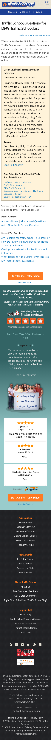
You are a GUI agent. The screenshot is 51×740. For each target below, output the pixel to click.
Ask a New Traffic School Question (20, 225)
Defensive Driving (25, 526)
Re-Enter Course (25, 559)
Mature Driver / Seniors (25, 535)
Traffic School (25, 522)
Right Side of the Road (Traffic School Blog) (25, 600)
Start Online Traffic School (25, 276)
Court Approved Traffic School (17, 191)
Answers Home (10, 221)
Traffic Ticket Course (13, 185)
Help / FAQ (25, 614)
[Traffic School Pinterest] (34, 645)
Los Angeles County (12, 194)
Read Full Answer (13, 165)
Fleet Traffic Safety (25, 540)
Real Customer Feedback (25, 591)
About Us (25, 586)
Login (40, 12)
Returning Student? (25, 282)
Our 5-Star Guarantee (25, 595)
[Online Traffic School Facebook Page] (16, 645)
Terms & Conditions (18, 717)
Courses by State (25, 568)
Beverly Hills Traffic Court (15, 197)
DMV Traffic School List (14, 188)
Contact (14, 12)
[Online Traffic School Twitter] (28, 645)
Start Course (25, 563)
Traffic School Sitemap (25, 627)
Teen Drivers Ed (25, 544)
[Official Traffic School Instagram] (22, 645)
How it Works (25, 572)
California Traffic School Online (17, 182)
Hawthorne (38, 191)
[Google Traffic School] (40, 645)
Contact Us (25, 632)
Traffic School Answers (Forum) (25, 618)
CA (30, 197)
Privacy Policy (36, 717)
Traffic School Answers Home (33, 35)
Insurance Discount (25, 531)
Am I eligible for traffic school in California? (25, 237)
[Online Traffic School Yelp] (11, 645)
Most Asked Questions (33, 221)
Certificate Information (25, 623)
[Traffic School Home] (18, 4)
